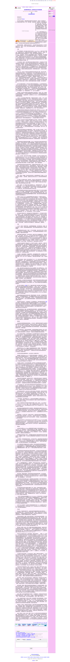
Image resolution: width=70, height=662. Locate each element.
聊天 (45, 0)
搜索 (41, 0)
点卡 (47, 0)
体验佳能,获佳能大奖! (23, 40)
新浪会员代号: (29, 639)
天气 (49, 0)
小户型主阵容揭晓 (22, 41)
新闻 (32, 0)
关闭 (46, 622)
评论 (35, 622)
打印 (44, 622)
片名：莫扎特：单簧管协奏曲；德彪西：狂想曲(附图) (25, 633)
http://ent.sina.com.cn (26, 11)
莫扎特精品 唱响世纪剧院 (20, 632)
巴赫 (26, 285)
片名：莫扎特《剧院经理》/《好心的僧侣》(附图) (25, 634)
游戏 (38, 0)
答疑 (51, 0)
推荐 (40, 622)
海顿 (46, 301)
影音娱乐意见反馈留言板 (35, 654)
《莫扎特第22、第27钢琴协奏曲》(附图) (23, 635)
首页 (30, 0)
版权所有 (33, 660)
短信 (43, 0)
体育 (34, 0)
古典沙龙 (37, 622)
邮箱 (40, 0)
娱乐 (36, 0)
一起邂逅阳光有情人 (31, 40)
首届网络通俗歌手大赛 (31, 41)
